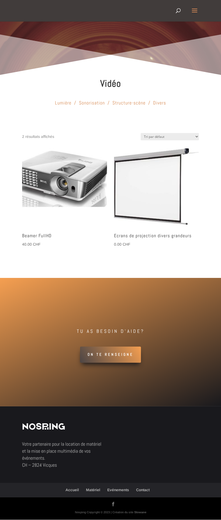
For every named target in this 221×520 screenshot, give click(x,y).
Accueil (72, 490)
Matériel (93, 490)
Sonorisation (92, 103)
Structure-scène (129, 103)
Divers (159, 103)
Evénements (118, 490)
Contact (143, 490)
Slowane (140, 512)
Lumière (63, 103)
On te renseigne (110, 354)
